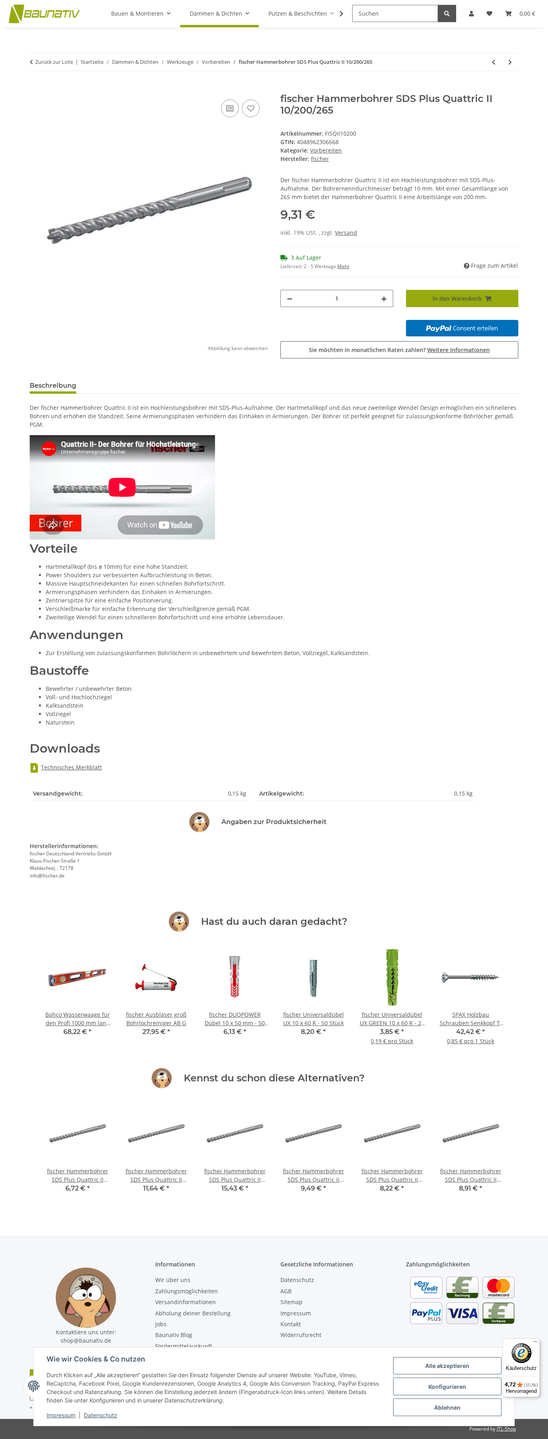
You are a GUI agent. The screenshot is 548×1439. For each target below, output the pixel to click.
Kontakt (290, 1324)
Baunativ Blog (173, 1335)
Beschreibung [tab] (53, 385)
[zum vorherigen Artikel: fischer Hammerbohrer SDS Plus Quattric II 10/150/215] (493, 62)
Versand (346, 232)
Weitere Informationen (458, 350)
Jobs (160, 1324)
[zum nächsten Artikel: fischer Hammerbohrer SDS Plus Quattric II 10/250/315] (510, 62)
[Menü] (535, 1343)
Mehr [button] (343, 266)
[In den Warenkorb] (36, 88)
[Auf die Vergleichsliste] (230, 108)
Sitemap (291, 1302)
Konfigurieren (447, 1386)
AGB (286, 1291)
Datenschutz (100, 1415)
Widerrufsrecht (300, 1335)
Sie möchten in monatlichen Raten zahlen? (399, 350)
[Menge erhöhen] (384, 298)
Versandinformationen (185, 1302)
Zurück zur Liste (54, 61)
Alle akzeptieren (447, 1365)
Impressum (61, 1415)
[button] (336, 13)
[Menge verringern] (289, 298)
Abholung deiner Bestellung (193, 1313)
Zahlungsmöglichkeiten (186, 1291)
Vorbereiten (326, 150)
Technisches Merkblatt (71, 767)
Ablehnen (447, 1407)
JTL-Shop (506, 1428)
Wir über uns (173, 1280)
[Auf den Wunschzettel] (251, 108)
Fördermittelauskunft (183, 1346)
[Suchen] (447, 13)
